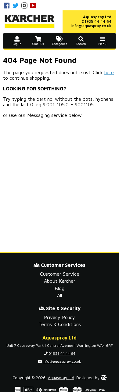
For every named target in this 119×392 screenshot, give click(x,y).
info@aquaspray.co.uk (91, 26)
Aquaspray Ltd (61, 378)
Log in (17, 43)
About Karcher (59, 281)
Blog (59, 288)
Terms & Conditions (59, 324)
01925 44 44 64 (96, 21)
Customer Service (59, 274)
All (59, 295)
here (109, 72)
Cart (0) (38, 43)
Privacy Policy (59, 317)
